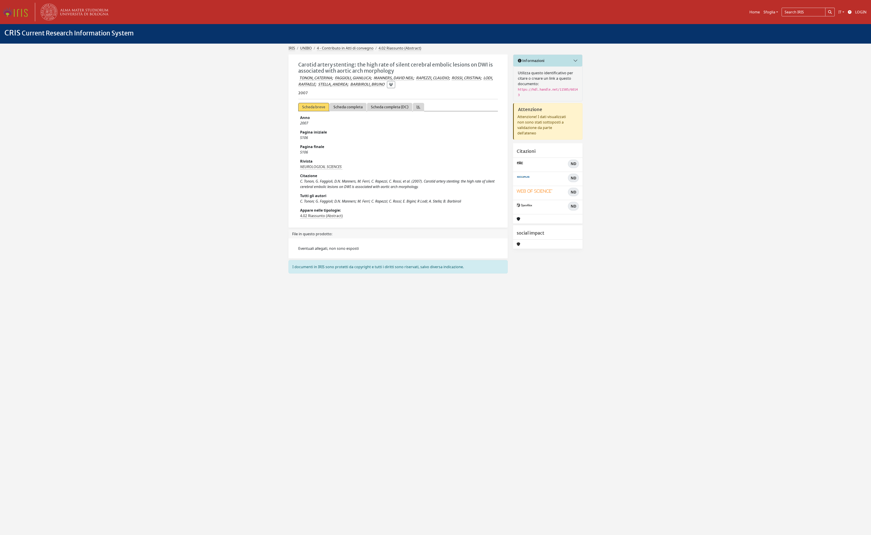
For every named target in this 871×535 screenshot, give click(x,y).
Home (754, 12)
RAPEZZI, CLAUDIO (432, 78)
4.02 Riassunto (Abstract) (400, 48)
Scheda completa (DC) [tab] (390, 107)
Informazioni (532, 60)
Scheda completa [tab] (348, 107)
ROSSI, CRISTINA (466, 78)
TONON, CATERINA (315, 78)
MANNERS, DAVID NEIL (393, 78)
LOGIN (860, 12)
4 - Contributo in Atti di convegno (345, 48)
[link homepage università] (73, 12)
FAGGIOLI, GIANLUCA (353, 78)
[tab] (418, 107)
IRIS (292, 48)
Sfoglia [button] (769, 12)
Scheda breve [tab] (313, 107)
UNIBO (306, 48)
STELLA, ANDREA (332, 84)
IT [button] (840, 12)
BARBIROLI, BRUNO (367, 84)
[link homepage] (17, 12)
